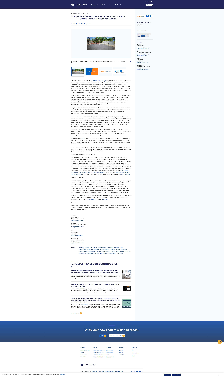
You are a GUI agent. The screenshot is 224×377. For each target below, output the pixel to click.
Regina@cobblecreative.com (77, 243)
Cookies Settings (167, 374)
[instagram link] (142, 371)
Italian (143, 36)
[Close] (218, 374)
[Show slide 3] (105, 71)
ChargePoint (105, 81)
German (148, 33)
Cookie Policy (62, 374)
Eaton (107, 82)
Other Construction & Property (108, 251)
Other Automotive (93, 247)
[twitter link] (131, 371)
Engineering (81, 253)
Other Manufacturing (83, 251)
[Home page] (79, 5)
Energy (88, 249)
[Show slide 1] (77, 71)
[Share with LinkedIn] (77, 24)
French (138, 36)
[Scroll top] (220, 342)
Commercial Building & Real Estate (92, 253)
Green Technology (102, 247)
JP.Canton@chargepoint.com (77, 220)
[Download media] (130, 61)
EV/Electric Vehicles (104, 249)
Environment (116, 247)
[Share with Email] (84, 24)
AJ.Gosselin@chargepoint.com (77, 226)
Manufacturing (120, 253)
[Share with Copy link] (87, 24)
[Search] (145, 1)
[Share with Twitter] (79, 24)
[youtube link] (137, 371)
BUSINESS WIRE (96, 81)
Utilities (121, 247)
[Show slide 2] (91, 71)
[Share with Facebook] (82, 24)
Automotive (112, 249)
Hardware (102, 253)
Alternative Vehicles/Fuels (121, 249)
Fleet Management (95, 249)
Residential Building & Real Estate (123, 251)
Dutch (147, 36)
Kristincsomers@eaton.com (77, 235)
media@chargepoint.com (76, 227)
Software (99, 251)
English (138, 33)
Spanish (143, 33)
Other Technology (92, 251)
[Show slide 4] (119, 71)
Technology (81, 247)
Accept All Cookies (176, 374)
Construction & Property (110, 253)
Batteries (87, 247)
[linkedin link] (134, 371)
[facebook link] (140, 371)
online (83, 138)
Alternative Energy (82, 249)
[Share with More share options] (89, 24)
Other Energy (110, 247)
